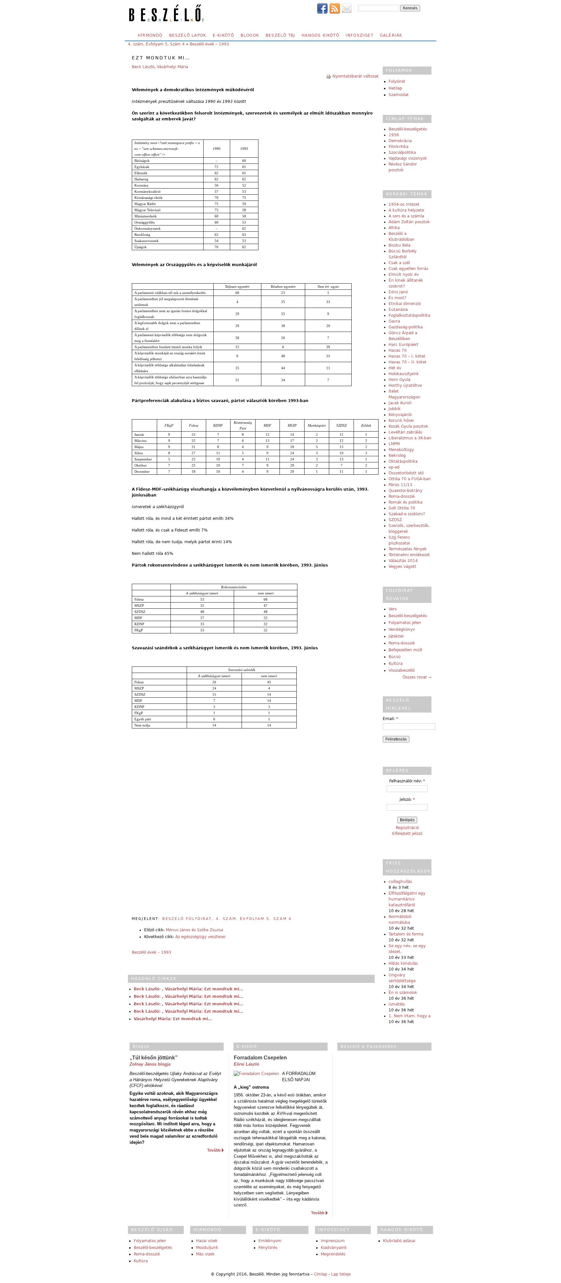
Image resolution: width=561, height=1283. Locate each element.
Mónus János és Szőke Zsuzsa (194, 930)
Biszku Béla (399, 245)
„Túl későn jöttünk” (154, 1057)
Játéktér (396, 636)
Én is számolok (403, 992)
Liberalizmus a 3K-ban (410, 438)
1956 (394, 135)
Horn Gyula (399, 379)
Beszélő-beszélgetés (408, 129)
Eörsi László (246, 1064)
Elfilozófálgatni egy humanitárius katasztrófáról (407, 899)
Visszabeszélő (402, 670)
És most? (397, 298)
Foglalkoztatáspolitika (409, 315)
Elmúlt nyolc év (404, 274)
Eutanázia (398, 309)
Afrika (394, 228)
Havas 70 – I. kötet (407, 356)
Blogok (250, 35)
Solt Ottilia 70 (402, 508)
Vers (393, 609)
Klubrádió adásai (399, 1241)
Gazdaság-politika (406, 327)
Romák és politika (405, 502)
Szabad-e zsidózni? (407, 514)
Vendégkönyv (402, 629)
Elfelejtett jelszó (407, 833)
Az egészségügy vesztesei (200, 937)
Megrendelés (333, 1254)
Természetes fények (408, 549)
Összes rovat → (417, 677)
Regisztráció (407, 827)
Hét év (395, 368)
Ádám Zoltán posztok (409, 222)
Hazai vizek (207, 1241)
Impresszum (333, 1241)
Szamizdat (399, 94)
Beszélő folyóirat (187, 919)
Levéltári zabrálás (405, 432)
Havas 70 (398, 350)
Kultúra (396, 663)
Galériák (391, 35)
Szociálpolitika (402, 152)
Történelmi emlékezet (409, 555)
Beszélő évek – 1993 (209, 44)
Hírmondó (150, 35)
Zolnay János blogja (150, 1064)
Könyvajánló (400, 414)
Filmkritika (398, 146)
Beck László (143, 67)
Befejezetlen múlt (405, 650)
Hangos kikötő (320, 35)
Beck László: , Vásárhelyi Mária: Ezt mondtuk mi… (188, 989)
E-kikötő (223, 35)
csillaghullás (400, 881)
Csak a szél (399, 263)
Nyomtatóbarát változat (355, 76)
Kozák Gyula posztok (408, 426)
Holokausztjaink (404, 374)
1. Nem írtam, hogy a (409, 1016)
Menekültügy (401, 449)
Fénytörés (267, 1247)
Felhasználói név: (407, 781)
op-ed (394, 467)
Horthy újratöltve (405, 385)
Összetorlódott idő (406, 473)
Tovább (213, 1150)
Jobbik (395, 409)
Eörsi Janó (398, 292)
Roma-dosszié (402, 496)
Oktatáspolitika (403, 461)
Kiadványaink (334, 1247)
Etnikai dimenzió (405, 303)
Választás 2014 (403, 560)
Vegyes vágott (402, 566)
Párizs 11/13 (400, 485)
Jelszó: (407, 799)
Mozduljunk (207, 1247)
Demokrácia (400, 141)
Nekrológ (397, 455)
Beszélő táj (280, 35)
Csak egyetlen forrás (408, 268)
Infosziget (359, 35)
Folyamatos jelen (405, 622)
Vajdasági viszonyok (408, 158)
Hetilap (395, 88)
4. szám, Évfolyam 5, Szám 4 (156, 44)
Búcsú (395, 656)
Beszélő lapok (187, 35)
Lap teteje (341, 1274)
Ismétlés (397, 1004)
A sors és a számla (406, 216)
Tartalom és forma (406, 934)
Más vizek (205, 1254)
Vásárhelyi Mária (172, 67)
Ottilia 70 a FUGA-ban (410, 479)
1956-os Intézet (404, 204)
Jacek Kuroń (400, 403)
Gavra (394, 321)
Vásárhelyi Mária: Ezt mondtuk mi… (173, 1019)
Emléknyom (269, 1241)
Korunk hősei (401, 420)
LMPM (394, 444)
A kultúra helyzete (406, 210)
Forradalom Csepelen (260, 1057)
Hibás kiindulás (403, 963)
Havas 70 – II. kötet (408, 362)
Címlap (320, 1274)
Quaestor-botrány (405, 490)
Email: (390, 718)
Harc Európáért (403, 344)
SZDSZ (395, 520)
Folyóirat (397, 81)
